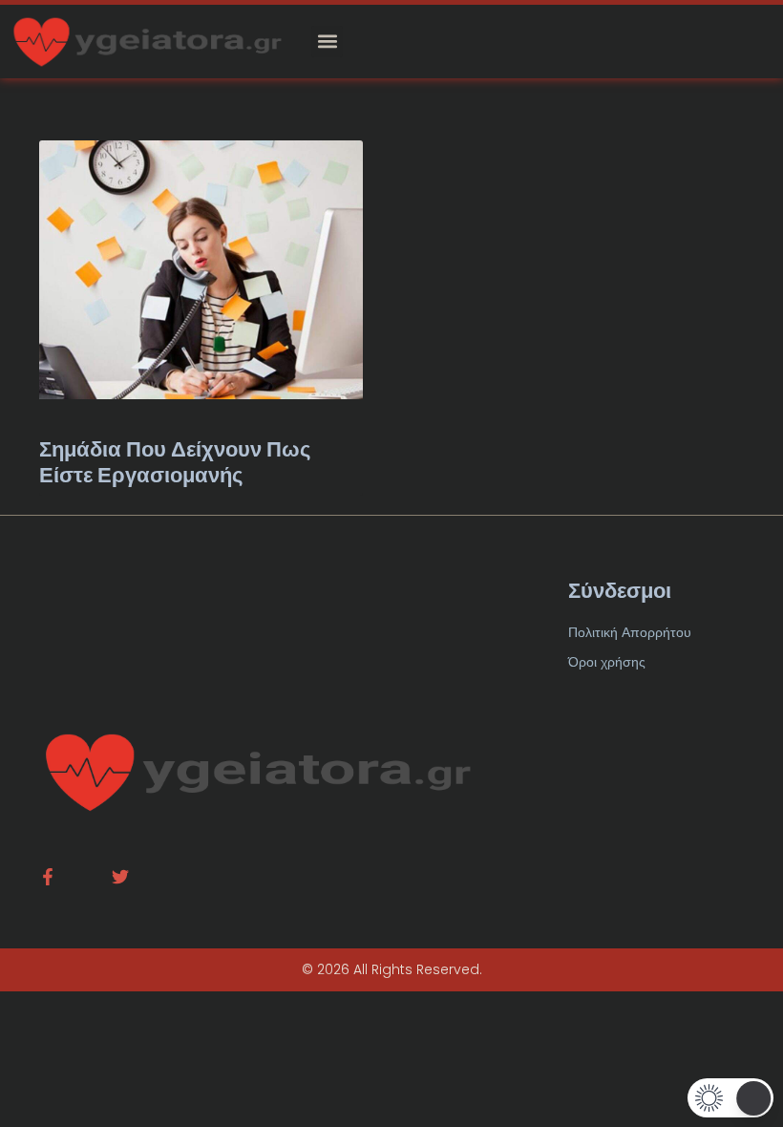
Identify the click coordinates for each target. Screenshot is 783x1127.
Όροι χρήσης (606, 661)
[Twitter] (120, 876)
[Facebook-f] (47, 876)
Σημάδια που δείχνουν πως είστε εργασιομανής (174, 462)
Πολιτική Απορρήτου (629, 632)
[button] (327, 41)
